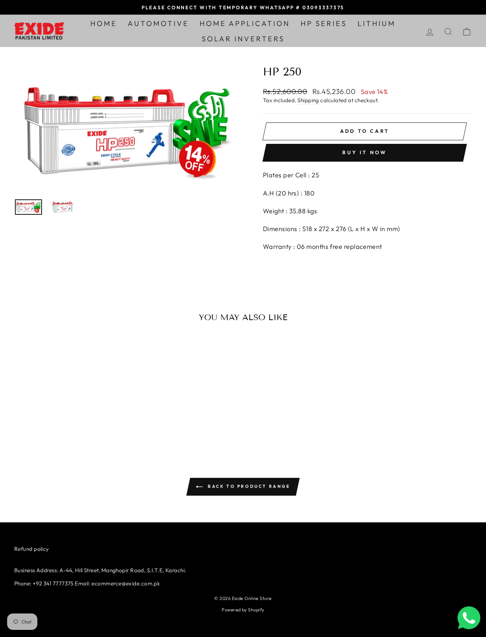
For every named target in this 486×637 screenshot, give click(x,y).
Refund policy (31, 548)
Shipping (308, 100)
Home (103, 23)
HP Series (324, 23)
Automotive (158, 23)
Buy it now (364, 152)
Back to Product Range (248, 486)
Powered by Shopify (243, 609)
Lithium (377, 23)
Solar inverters (243, 38)
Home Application (245, 23)
